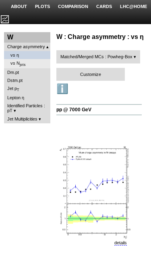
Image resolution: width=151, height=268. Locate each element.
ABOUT (19, 6)
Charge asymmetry (26, 46)
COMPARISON (73, 6)
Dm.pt (13, 72)
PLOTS (42, 6)
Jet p (13, 89)
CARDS (104, 6)
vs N (18, 64)
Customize (90, 74)
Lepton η (15, 97)
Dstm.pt (15, 80)
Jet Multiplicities (22, 119)
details (120, 242)
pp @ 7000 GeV (73, 110)
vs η (14, 55)
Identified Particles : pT (26, 108)
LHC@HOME (133, 6)
